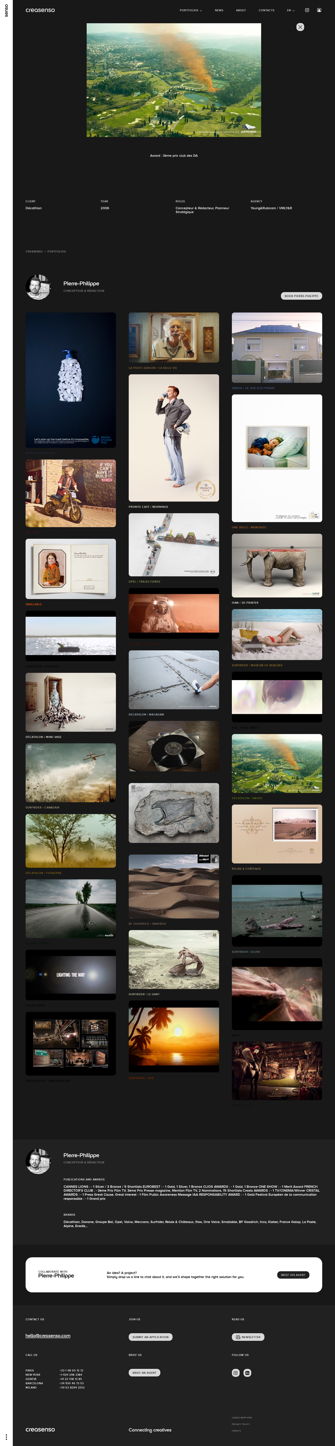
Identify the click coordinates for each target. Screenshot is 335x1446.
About (241, 10)
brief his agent (293, 1274)
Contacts (266, 10)
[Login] (319, 10)
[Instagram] (307, 10)
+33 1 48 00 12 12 (71, 1370)
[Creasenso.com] (40, 10)
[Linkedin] (247, 1373)
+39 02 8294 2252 (72, 1387)
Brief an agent (144, 1372)
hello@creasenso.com (48, 1336)
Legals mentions (242, 1418)
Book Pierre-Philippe (301, 296)
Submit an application (151, 1337)
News (219, 10)
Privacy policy (241, 1424)
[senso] (6, 10)
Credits (236, 1431)
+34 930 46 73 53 (72, 1383)
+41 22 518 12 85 (71, 1379)
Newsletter (251, 1337)
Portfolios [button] (189, 10)
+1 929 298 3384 (71, 1374)
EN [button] (289, 10)
